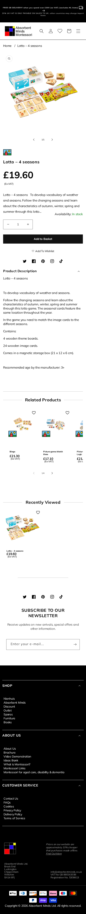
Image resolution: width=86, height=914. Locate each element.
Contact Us (11, 798)
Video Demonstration (17, 756)
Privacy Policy (12, 810)
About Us (10, 748)
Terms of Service (14, 818)
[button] (41, 31)
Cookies (9, 806)
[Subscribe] (75, 644)
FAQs (7, 802)
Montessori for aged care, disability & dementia (34, 772)
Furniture (9, 718)
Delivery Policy (13, 814)
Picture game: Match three (53, 453)
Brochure (9, 752)
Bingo (12, 451)
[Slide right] (52, 139)
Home (7, 46)
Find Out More (54, 853)
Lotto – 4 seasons (29, 46)
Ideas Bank (11, 760)
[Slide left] (33, 139)
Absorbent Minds (15, 702)
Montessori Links (14, 768)
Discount (9, 706)
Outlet (8, 710)
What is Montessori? (17, 764)
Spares (8, 714)
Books (8, 722)
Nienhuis (9, 698)
